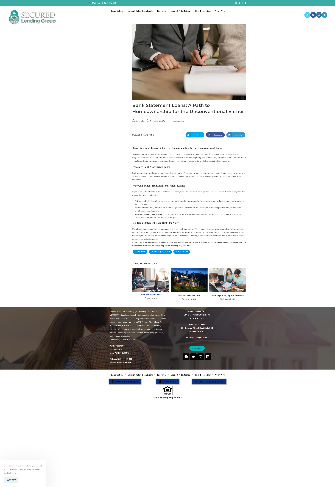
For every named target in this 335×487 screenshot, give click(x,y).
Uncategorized (178, 121)
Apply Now (220, 10)
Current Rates (134, 10)
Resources (161, 10)
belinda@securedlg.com (196, 341)
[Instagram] (200, 356)
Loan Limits (147, 10)
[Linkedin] (208, 356)
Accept (11, 480)
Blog (197, 10)
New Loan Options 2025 (189, 295)
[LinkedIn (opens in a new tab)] (245, 3)
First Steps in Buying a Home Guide (228, 295)
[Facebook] (186, 356)
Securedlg (140, 121)
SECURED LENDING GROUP (176, 400)
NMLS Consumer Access (145, 339)
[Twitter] (193, 356)
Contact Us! (181, 252)
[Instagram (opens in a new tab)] (242, 3)
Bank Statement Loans (151, 294)
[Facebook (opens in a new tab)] (239, 3)
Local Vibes (205, 10)
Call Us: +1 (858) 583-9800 (105, 2)
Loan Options (117, 10)
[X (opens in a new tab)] (236, 3)
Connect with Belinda (180, 10)
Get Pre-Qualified (160, 252)
